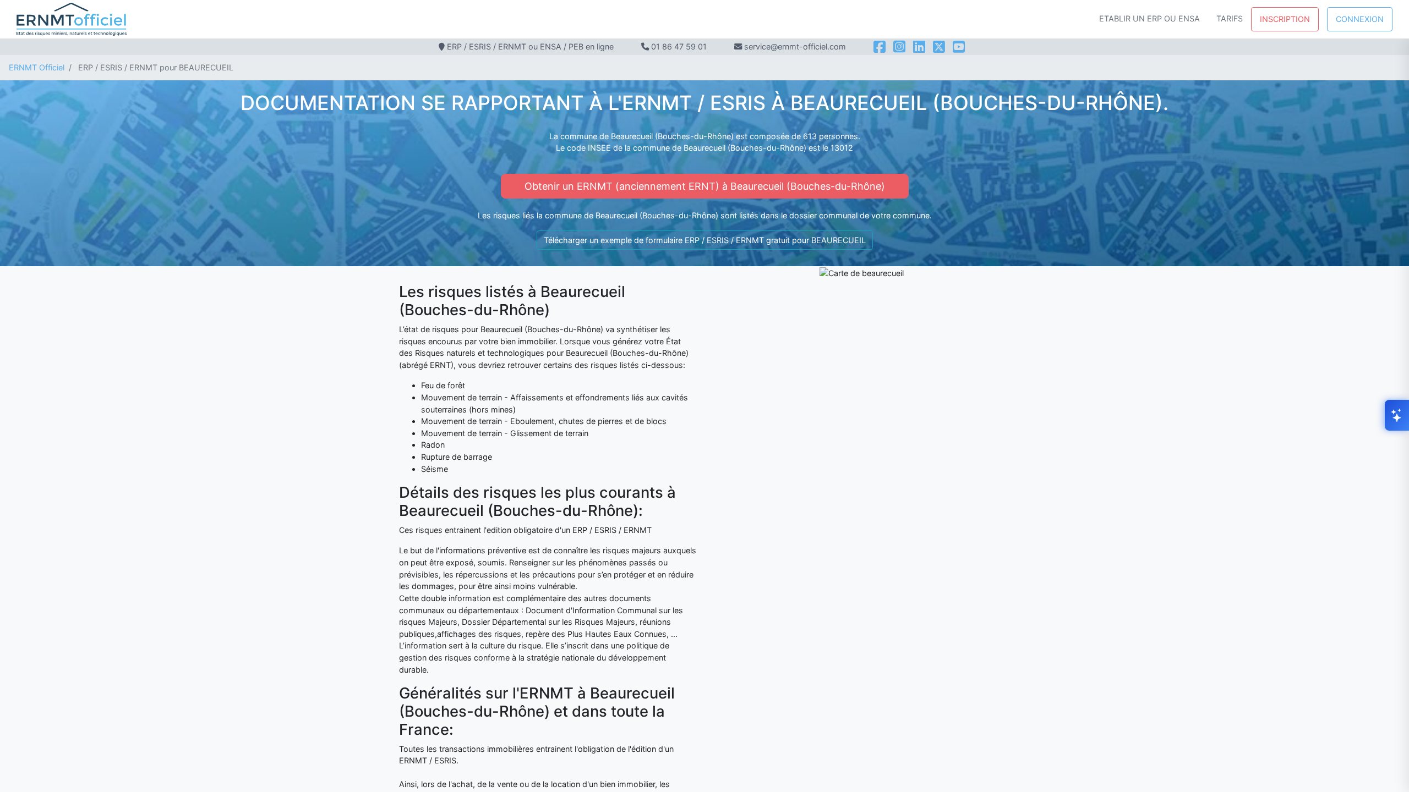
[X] (939, 46)
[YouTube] (959, 46)
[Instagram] (899, 46)
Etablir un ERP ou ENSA (1149, 18)
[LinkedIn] (919, 46)
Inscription (1285, 19)
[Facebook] (879, 46)
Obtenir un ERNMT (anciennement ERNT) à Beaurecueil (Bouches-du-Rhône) (705, 186)
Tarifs (1229, 18)
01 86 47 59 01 (679, 46)
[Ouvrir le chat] (1397, 415)
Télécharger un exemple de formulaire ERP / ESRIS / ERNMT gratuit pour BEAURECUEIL (705, 240)
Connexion (1360, 19)
